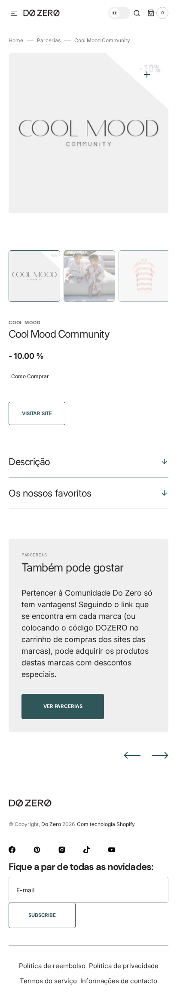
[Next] (160, 755)
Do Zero (51, 824)
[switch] (119, 13)
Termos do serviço (48, 981)
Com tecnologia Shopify (106, 824)
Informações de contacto (118, 981)
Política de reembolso (52, 966)
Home (16, 40)
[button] (13, 13)
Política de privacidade (124, 966)
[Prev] (132, 755)
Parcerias (49, 40)
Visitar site (37, 413)
